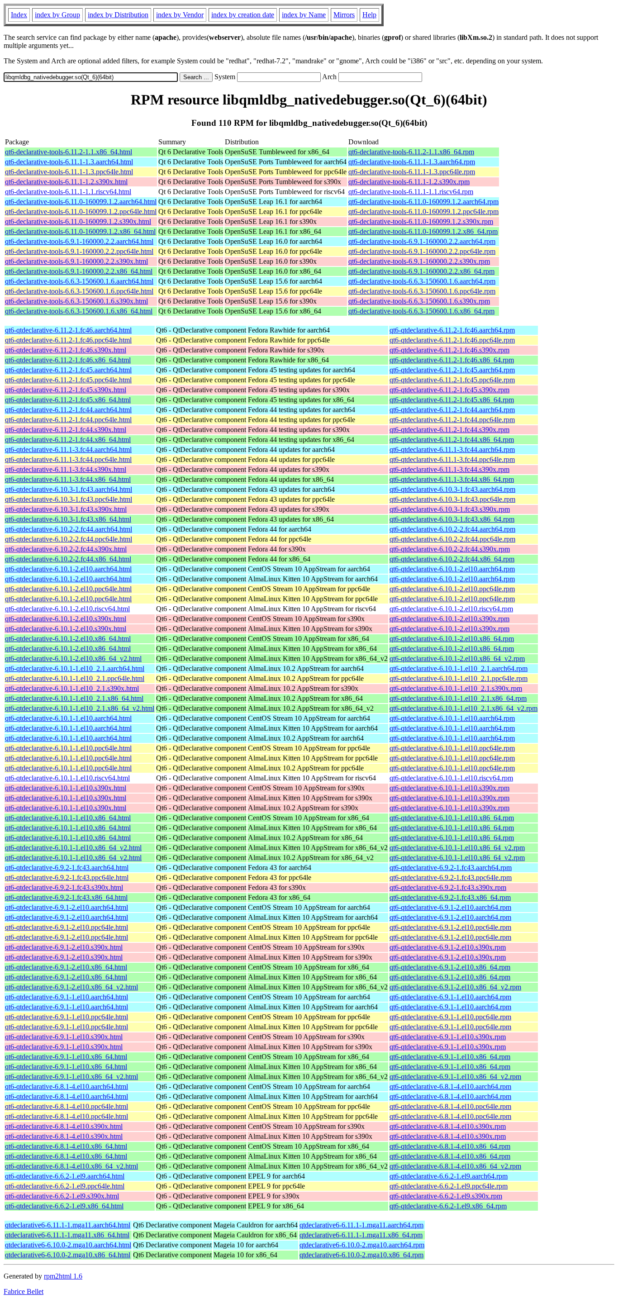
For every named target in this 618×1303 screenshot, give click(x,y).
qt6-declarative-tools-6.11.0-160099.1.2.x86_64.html (80, 231)
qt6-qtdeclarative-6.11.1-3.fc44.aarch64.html (68, 449)
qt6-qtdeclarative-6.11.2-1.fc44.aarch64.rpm (452, 410)
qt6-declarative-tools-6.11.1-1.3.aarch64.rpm (411, 162)
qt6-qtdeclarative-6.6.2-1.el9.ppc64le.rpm (449, 1186)
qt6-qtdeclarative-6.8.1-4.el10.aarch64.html (66, 1086)
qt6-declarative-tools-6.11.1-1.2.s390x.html (66, 181)
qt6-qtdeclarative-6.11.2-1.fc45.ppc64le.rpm (452, 380)
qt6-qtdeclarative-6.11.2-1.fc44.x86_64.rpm (452, 439)
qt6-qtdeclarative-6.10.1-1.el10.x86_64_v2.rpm (457, 847)
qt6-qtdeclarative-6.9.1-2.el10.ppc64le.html (66, 927)
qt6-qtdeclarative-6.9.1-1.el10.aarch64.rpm (450, 997)
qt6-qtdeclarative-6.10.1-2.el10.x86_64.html (68, 638)
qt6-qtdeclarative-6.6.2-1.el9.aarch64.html (64, 1176)
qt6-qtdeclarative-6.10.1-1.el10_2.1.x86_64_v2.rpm (463, 708)
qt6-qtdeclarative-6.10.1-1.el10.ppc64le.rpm (452, 748)
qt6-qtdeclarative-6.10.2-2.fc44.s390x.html (66, 549)
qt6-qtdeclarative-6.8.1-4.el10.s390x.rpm (448, 1126)
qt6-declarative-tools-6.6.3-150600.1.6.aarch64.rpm (421, 281)
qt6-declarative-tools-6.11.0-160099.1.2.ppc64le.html (81, 211)
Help (369, 15)
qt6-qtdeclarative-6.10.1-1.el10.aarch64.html (68, 718)
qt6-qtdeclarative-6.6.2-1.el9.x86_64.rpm (448, 1206)
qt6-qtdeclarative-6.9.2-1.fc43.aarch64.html (66, 867)
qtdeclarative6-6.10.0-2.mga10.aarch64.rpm (361, 1245)
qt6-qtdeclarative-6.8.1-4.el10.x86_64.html (66, 1146)
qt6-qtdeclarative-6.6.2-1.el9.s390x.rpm (446, 1196)
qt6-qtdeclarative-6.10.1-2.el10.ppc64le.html (68, 589)
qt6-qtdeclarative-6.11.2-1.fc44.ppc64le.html (68, 419)
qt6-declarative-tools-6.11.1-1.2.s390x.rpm (409, 181)
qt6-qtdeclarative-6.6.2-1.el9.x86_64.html (64, 1206)
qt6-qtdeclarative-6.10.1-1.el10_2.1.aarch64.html (74, 668)
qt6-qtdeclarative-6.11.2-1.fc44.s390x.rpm (449, 429)
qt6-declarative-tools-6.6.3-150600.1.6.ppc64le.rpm (421, 291)
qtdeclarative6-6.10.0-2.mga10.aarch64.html (68, 1245)
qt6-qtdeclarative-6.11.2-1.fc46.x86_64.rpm (452, 360)
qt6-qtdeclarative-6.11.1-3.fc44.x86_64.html (68, 479)
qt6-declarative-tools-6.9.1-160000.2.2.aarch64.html (79, 241)
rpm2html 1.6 (63, 1276)
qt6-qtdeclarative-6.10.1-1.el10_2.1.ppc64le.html (74, 678)
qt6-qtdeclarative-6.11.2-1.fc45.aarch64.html (68, 370)
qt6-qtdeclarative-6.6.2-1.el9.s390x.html (62, 1196)
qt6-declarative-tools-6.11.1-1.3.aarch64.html (69, 162)
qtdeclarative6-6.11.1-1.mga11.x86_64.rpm (361, 1235)
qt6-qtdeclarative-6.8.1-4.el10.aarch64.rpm (450, 1086)
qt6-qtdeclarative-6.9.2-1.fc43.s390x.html (64, 887)
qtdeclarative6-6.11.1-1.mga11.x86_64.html (67, 1235)
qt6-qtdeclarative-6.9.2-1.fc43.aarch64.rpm (451, 867)
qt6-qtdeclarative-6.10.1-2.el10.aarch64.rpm (452, 569)
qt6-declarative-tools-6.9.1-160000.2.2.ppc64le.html (79, 251)
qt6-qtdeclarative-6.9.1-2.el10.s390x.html (64, 947)
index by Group (57, 15)
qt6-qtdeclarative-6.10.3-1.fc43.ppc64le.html (68, 499)
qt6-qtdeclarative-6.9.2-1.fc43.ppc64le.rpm (451, 877)
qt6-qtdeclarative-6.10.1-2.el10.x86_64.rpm (452, 638)
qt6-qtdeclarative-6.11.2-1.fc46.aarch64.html (68, 330)
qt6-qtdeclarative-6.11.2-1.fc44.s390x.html (65, 429)
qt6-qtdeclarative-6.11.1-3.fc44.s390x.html (65, 469)
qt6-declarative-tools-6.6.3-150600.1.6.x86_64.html (78, 311)
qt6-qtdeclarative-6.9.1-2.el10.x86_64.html (66, 967)
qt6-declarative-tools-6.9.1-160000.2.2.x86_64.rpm (421, 271)
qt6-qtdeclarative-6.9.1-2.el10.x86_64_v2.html (71, 987)
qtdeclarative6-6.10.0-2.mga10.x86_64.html (67, 1255)
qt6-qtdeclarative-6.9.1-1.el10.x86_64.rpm (450, 1056)
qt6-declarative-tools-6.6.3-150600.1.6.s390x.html (76, 301)
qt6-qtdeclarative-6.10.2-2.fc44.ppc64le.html (68, 539)
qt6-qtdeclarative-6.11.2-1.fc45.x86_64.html (68, 400)
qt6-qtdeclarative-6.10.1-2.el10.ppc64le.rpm (452, 589)
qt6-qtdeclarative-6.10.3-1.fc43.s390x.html (66, 509)
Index (19, 15)
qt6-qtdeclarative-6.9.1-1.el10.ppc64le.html (66, 1017)
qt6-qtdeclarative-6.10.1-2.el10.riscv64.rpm (451, 609)
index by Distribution (118, 15)
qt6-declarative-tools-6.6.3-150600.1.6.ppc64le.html (79, 291)
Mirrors (344, 15)
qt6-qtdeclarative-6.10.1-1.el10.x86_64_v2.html (73, 847)
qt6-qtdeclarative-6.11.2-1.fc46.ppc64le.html (68, 340)
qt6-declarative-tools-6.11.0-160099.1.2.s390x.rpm (420, 221)
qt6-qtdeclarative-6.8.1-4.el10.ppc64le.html (66, 1106)
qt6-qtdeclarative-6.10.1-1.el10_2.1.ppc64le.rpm (459, 678)
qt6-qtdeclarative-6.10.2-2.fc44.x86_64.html (68, 559)
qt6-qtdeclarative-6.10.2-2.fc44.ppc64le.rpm (452, 539)
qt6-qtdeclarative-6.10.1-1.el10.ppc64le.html (68, 748)
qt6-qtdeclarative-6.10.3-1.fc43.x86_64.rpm (452, 519)
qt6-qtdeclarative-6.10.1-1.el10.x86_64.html (68, 818)
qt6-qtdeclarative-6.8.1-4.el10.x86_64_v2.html (71, 1166)
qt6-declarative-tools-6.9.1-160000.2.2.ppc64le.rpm (421, 251)
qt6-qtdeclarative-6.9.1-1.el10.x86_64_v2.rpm (455, 1076)
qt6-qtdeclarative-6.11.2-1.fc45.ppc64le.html (68, 380)
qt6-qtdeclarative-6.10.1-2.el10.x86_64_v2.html (73, 658)
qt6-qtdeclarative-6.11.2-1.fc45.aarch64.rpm (452, 370)
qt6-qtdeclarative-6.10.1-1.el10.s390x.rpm (449, 788)
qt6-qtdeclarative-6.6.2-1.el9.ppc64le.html (64, 1186)
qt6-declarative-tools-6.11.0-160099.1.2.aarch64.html (81, 201)
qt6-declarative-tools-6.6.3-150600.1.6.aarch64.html (79, 281)
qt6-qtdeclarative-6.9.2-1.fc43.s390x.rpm (448, 887)
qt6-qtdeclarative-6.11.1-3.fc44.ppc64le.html (68, 459)
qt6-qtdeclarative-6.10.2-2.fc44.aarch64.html (68, 529)
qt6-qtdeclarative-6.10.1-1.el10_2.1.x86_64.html (74, 698)
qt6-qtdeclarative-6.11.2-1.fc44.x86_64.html (68, 439)
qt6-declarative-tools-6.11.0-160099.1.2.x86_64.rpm (423, 231)
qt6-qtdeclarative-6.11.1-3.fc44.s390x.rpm (449, 469)
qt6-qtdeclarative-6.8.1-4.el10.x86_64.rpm (450, 1146)
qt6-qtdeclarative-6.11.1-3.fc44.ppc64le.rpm (452, 459)
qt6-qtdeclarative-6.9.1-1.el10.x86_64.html (66, 1056)
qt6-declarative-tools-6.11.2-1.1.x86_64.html (68, 152)
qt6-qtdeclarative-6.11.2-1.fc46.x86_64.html (68, 360)
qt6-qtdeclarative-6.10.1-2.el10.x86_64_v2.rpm (457, 658)
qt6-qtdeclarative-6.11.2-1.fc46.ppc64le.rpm (452, 340)
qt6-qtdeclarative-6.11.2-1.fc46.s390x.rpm (449, 350)
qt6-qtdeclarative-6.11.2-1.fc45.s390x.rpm (449, 390)
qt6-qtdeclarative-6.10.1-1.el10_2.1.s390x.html (72, 688)
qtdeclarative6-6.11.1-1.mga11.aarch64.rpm (361, 1225)
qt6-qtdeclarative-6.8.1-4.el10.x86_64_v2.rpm (455, 1166)
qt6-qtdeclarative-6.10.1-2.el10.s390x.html (65, 619)
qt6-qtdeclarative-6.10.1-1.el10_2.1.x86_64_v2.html (79, 708)
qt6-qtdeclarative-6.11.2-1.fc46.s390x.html (65, 350)
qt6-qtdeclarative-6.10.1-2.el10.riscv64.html (67, 609)
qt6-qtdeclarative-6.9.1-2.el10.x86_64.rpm (450, 967)
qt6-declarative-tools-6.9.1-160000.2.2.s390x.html (76, 261)
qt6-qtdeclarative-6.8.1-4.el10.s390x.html (64, 1126)
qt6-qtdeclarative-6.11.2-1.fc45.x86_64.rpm (452, 400)
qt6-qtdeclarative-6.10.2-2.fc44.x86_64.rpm (452, 559)
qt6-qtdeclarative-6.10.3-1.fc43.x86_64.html (68, 519)
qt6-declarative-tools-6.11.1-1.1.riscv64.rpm (410, 191)
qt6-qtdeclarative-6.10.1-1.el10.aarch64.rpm (452, 718)
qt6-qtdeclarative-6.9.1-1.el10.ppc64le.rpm (450, 1017)
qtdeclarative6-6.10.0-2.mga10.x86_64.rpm (361, 1255)
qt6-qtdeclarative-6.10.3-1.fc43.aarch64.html (68, 489)
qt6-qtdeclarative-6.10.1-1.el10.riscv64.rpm (451, 778)
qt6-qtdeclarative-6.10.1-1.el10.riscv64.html (67, 778)
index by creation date (242, 15)
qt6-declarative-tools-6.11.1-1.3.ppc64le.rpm (411, 172)
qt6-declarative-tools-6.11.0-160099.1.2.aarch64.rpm (423, 201)
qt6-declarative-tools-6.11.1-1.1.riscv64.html (68, 191)
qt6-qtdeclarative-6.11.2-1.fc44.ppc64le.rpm (452, 419)
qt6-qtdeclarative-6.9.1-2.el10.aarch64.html (66, 907)
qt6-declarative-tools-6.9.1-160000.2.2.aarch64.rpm (421, 241)
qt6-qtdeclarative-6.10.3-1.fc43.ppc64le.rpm (452, 499)
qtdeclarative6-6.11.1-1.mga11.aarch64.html (67, 1225)
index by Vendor (180, 15)
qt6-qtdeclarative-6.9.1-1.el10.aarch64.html (66, 997)
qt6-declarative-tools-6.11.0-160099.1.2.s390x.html (78, 221)
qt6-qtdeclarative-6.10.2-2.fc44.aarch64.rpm (452, 529)
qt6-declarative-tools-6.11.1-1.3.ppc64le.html (69, 172)
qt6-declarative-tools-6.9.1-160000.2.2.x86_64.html (78, 271)
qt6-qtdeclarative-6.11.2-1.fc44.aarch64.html (68, 410)
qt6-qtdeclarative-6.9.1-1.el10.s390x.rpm (448, 1037)
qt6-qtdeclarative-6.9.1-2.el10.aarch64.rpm (450, 907)
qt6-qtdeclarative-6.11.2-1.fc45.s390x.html (65, 390)
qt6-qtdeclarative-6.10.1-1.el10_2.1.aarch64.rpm (459, 668)
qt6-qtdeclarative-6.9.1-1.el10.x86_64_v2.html (71, 1076)
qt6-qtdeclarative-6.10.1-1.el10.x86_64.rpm (452, 818)
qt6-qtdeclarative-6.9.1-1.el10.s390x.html (64, 1037)
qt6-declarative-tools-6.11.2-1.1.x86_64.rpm (411, 152)
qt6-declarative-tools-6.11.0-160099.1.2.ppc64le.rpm (423, 211)
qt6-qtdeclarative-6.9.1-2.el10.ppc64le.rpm (450, 927)
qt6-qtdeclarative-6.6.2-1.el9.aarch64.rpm (449, 1176)
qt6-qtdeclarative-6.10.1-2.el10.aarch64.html (68, 569)
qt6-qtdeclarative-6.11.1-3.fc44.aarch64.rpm (452, 449)
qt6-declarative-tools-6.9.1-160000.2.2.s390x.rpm (419, 261)
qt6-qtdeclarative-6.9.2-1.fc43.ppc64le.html (66, 877)
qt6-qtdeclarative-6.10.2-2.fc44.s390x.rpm (450, 549)
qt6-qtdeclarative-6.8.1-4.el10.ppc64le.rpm (450, 1106)
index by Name (304, 15)
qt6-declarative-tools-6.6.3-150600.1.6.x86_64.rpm (421, 311)
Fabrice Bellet (23, 1291)
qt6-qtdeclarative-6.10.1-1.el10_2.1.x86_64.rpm (458, 698)
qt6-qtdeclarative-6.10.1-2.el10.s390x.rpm (449, 619)
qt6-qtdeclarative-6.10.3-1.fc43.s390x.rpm (450, 509)
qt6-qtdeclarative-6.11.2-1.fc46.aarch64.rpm (452, 330)
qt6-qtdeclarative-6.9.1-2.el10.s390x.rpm (448, 947)
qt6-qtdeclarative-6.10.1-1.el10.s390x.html (65, 788)
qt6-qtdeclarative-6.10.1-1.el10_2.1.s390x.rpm (456, 688)
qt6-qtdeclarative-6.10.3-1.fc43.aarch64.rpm (452, 489)
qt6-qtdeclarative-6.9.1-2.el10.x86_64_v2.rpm (455, 987)
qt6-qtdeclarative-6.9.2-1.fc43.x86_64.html (66, 897)
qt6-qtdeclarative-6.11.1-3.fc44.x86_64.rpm (452, 479)
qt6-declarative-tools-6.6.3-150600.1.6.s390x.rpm (419, 301)
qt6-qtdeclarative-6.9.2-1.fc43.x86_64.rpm (450, 897)
